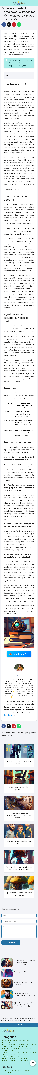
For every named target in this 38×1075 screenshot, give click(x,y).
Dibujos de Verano (16, 1048)
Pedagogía (22, 1054)
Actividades (12, 1044)
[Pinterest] (14, 24)
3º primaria (13, 1041)
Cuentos (33, 1044)
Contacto (4, 1070)
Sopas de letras (14, 1060)
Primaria (4, 1056)
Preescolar (30, 1054)
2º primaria (5, 1041)
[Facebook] (3, 24)
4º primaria (22, 1041)
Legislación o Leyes (22, 1052)
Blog (27, 1044)
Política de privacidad (16, 1070)
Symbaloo (24, 1060)
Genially (11, 1052)
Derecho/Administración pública (13, 1046)
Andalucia (21, 1044)
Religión (20, 1058)
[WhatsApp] (19, 24)
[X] (9, 24)
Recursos (13, 1058)
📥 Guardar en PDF (19, 654)
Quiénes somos (11, 1072)
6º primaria (5, 1043)
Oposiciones (13, 1054)
